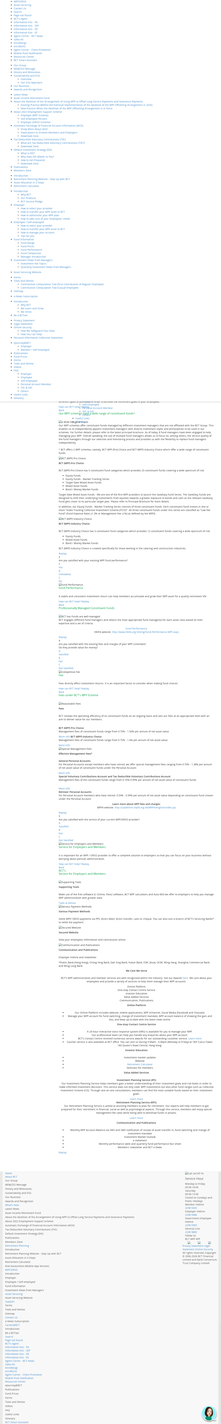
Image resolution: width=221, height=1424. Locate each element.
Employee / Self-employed (29, 222)
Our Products (28, 198)
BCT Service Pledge (32, 201)
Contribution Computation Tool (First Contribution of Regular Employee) (62, 284)
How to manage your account (37, 232)
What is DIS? (28, 153)
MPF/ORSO (11, 1269)
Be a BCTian (21, 315)
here (185, 978)
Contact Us (20, 8)
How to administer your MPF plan (40, 215)
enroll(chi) (19, 46)
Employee (26, 377)
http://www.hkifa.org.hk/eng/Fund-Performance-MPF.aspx (145, 632)
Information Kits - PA (26, 22)
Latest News (21, 94)
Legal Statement (23, 323)
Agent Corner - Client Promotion (32, 49)
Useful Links (21, 394)
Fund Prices (27, 246)
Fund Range (28, 242)
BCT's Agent (20, 18)
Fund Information (24, 239)
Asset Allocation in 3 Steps (29, 182)
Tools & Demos (67, 903)
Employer (19, 205)
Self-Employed (29, 380)
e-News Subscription (26, 296)
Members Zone (22, 170)
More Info (64, 736)
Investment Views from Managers (33, 260)
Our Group (20, 65)
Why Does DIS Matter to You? (37, 156)
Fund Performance (31, 249)
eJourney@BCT (22, 342)
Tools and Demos (24, 280)
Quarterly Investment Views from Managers (46, 267)
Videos (17, 367)
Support (10, 1301)
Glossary (19, 398)
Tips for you (27, 236)
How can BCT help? (70, 601)
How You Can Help (31, 334)
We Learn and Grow (32, 308)
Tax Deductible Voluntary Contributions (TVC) (40, 139)
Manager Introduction (33, 256)
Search (18, 11)
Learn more (195, 1038)
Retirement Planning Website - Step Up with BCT (42, 179)
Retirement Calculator (26, 186)
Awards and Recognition (28, 89)
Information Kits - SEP (26, 25)
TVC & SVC (26, 387)
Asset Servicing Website (27, 272)
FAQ (16, 370)
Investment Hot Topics (33, 263)
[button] (209, 1413)
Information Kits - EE (25, 32)
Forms (17, 277)
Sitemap (18, 291)
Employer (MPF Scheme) (34, 115)
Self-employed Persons (34, 118)
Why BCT (26, 194)
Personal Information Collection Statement (38, 337)
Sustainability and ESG (27, 75)
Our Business (21, 86)
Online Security (23, 327)
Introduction (21, 175)
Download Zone (30, 136)
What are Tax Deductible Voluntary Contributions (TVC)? (53, 142)
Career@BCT (12, 1325)
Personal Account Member (36, 384)
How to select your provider (36, 208)
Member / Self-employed (35, 349)
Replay (62, 553)
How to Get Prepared (33, 160)
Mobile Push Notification (28, 53)
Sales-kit (18, 39)
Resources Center (24, 56)
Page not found (22, 15)
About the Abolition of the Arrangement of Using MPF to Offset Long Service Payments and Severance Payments (78, 101)
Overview (26, 79)
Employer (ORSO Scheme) (35, 122)
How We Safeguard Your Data (38, 330)
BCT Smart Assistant (25, 60)
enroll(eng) (20, 42)
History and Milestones (27, 72)
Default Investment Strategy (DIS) (33, 149)
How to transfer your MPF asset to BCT (43, 211)
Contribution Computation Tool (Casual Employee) (49, 287)
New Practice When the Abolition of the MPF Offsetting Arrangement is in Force (66, 108)
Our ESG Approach (31, 82)
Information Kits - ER (26, 29)
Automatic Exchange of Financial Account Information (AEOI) (48, 125)
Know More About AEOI (34, 129)
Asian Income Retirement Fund (32, 98)
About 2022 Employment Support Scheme (38, 111)
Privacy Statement (24, 320)
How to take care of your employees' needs (45, 218)
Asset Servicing (22, 5)
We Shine (26, 311)
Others (25, 391)
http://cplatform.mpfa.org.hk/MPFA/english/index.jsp (145, 807)
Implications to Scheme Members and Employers (49, 132)
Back (61, 410)
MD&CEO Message (24, 68)
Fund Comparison (31, 253)
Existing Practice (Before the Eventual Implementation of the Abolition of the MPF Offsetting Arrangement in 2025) (86, 105)
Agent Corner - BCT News (28, 36)
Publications (21, 167)
